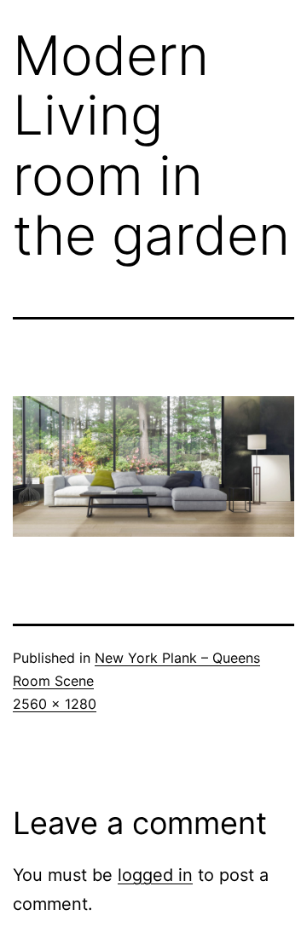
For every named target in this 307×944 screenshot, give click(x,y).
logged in (155, 875)
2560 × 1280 (54, 703)
